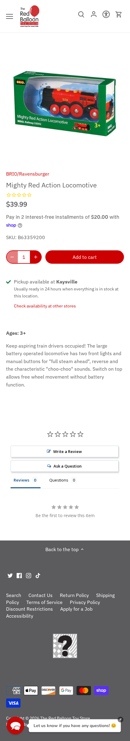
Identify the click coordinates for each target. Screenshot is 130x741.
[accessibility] (106, 16)
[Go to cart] (118, 14)
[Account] (93, 16)
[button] (15, 725)
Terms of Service (44, 602)
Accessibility (19, 616)
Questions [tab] (58, 480)
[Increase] (35, 257)
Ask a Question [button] (68, 466)
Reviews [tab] (21, 480)
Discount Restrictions (29, 609)
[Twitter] (10, 575)
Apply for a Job (76, 609)
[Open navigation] (9, 16)
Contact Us (40, 595)
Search (13, 595)
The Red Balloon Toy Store (65, 718)
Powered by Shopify (25, 724)
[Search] (81, 16)
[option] (65, 103)
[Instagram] (28, 575)
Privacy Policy (85, 602)
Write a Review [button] (67, 451)
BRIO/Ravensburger (27, 174)
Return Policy (74, 595)
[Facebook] (19, 575)
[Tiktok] (38, 575)
